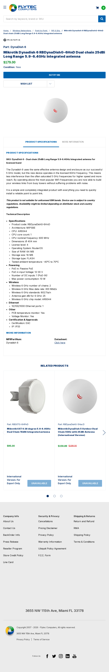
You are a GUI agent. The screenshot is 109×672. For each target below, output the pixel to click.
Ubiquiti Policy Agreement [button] (52, 548)
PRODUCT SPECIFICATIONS (41, 141)
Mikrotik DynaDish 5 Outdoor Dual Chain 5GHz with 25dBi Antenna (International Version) (78, 431)
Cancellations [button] (45, 521)
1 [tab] (48, 496)
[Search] (102, 18)
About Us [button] (8, 521)
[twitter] (54, 656)
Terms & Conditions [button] (84, 541)
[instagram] (61, 656)
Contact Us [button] (9, 528)
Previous (4, 432)
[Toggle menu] (5, 7)
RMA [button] (76, 528)
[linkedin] (67, 656)
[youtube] (74, 656)
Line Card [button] (8, 562)
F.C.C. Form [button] (44, 555)
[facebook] (47, 656)
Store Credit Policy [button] (13, 555)
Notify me (54, 75)
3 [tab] (61, 496)
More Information (73, 141)
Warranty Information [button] (50, 541)
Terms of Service (41, 639)
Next (104, 432)
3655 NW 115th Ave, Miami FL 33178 (32, 633)
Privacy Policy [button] (46, 535)
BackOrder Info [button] (11, 535)
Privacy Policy (23, 639)
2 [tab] (54, 496)
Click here (59, 342)
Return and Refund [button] (84, 521)
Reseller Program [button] (12, 548)
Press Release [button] (10, 541)
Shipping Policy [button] (82, 535)
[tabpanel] (28, 430)
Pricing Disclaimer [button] (47, 528)
